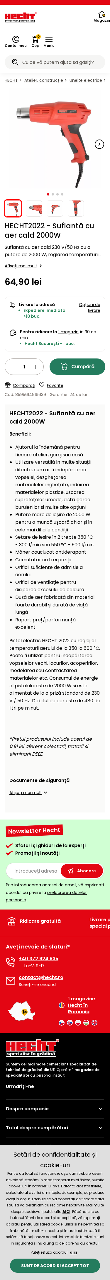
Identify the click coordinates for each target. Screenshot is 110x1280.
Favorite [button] (55, 385)
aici (73, 1252)
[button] (49, 42)
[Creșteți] (35, 367)
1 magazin (68, 332)
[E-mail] (10, 980)
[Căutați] (15, 63)
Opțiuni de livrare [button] (89, 307)
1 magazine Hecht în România (81, 1005)
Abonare (86, 871)
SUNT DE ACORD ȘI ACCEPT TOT (55, 1266)
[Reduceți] (13, 367)
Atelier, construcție (43, 80)
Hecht (11, 80)
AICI (66, 1211)
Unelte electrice (86, 80)
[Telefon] (10, 962)
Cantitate (24, 366)
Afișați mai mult (21, 266)
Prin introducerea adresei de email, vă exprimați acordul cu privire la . (55, 892)
